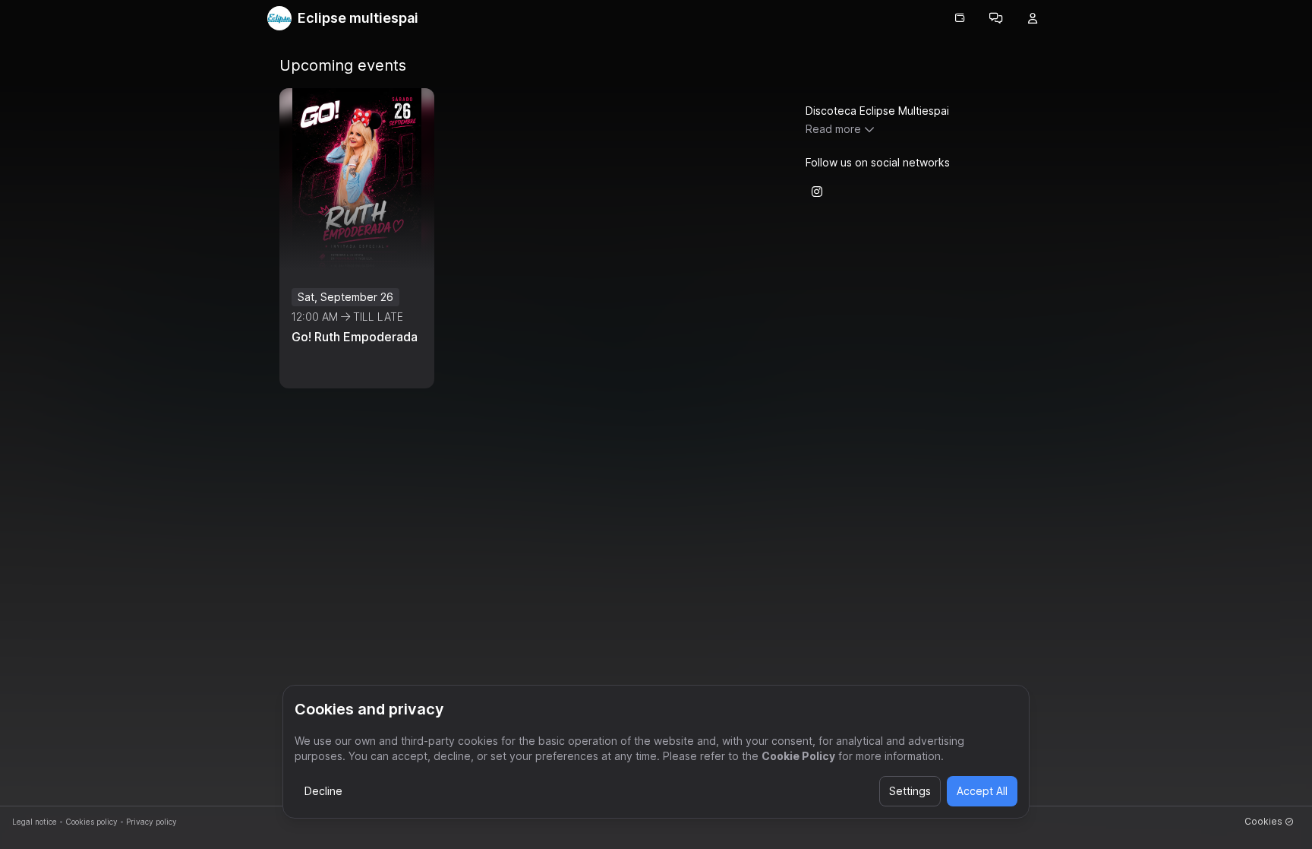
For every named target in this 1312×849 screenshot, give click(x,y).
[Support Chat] (996, 18)
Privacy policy (151, 821)
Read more (833, 128)
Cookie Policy (798, 755)
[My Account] (1032, 18)
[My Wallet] (960, 18)
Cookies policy (91, 821)
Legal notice (34, 821)
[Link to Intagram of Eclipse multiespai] (817, 191)
